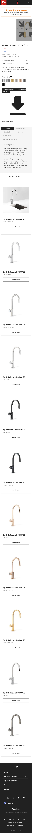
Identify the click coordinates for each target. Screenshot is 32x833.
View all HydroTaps (16, 14)
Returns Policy (11, 825)
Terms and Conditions (10, 820)
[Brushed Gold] (12, 81)
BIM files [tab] (20, 132)
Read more (7, 71)
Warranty (20, 825)
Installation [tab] (7, 132)
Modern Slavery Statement (15, 822)
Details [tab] (8, 128)
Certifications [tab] (7, 136)
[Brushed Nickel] (16, 81)
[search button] (11, 77)
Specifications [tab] (20, 128)
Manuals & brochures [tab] (10, 139)
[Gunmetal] (24, 81)
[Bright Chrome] (4, 81)
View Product (16, 227)
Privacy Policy (22, 820)
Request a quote (8, 89)
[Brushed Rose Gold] (20, 81)
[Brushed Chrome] (8, 81)
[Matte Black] (4, 85)
